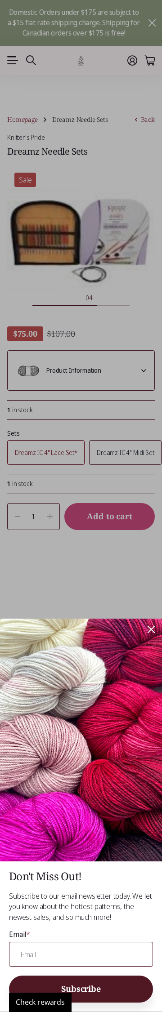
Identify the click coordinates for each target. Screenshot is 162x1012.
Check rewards (40, 1002)
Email (19, 934)
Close (151, 629)
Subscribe (80, 988)
